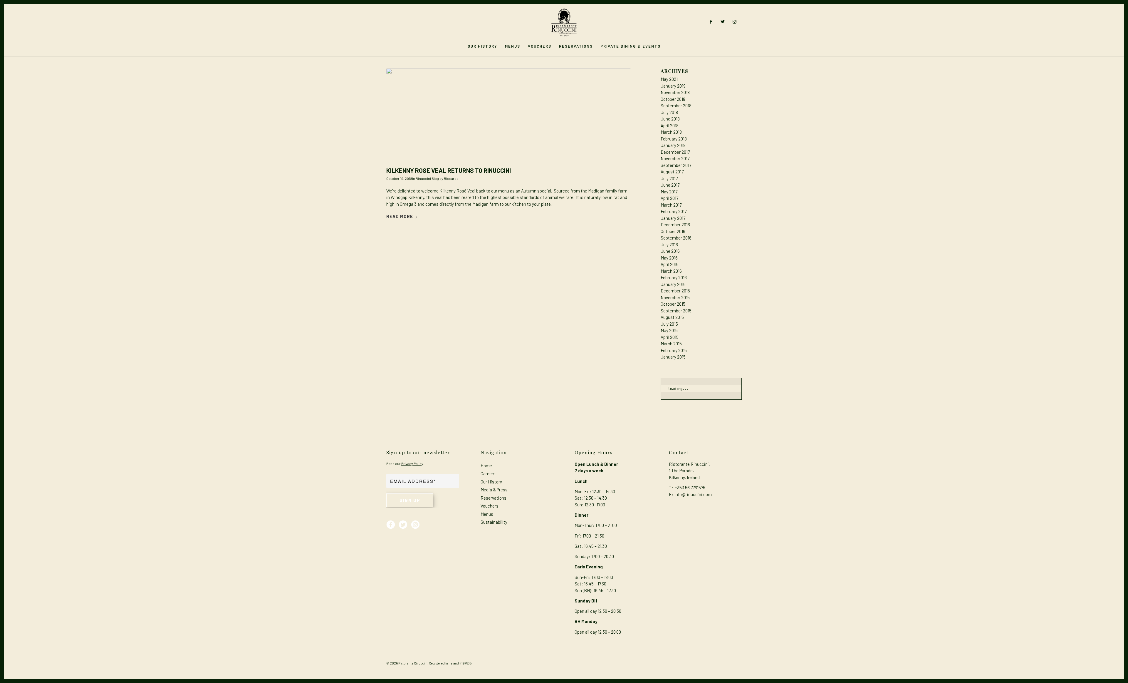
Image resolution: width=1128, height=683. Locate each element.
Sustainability (494, 522)
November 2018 (675, 92)
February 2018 (674, 138)
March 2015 (671, 343)
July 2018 (669, 112)
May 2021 (669, 79)
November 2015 (675, 297)
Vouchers (489, 505)
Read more (399, 216)
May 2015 (669, 330)
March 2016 (671, 271)
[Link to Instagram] (734, 21)
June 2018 (670, 118)
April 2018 (670, 125)
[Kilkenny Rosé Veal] (508, 115)
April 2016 (670, 264)
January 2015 (673, 356)
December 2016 (675, 224)
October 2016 (673, 231)
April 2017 (669, 198)
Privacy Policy (412, 463)
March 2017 (671, 204)
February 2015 (674, 350)
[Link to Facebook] (710, 21)
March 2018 (671, 132)
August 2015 (672, 317)
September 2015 (676, 310)
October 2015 (673, 304)
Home (486, 465)
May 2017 (669, 191)
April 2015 (670, 337)
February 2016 (674, 277)
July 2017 (669, 178)
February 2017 (673, 211)
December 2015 (675, 290)
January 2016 (673, 284)
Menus (487, 514)
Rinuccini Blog (427, 178)
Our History (491, 481)
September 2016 (676, 237)
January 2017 (673, 218)
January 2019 (673, 85)
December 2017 (675, 152)
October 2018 (673, 99)
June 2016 (670, 251)
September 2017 (676, 165)
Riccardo (451, 178)
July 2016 (669, 244)
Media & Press (494, 489)
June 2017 (670, 185)
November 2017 (675, 158)
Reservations (493, 497)
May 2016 (669, 257)
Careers (488, 473)
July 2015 (669, 324)
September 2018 (676, 105)
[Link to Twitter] (722, 21)
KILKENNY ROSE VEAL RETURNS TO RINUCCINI (448, 170)
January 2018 (673, 145)
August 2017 (672, 171)
